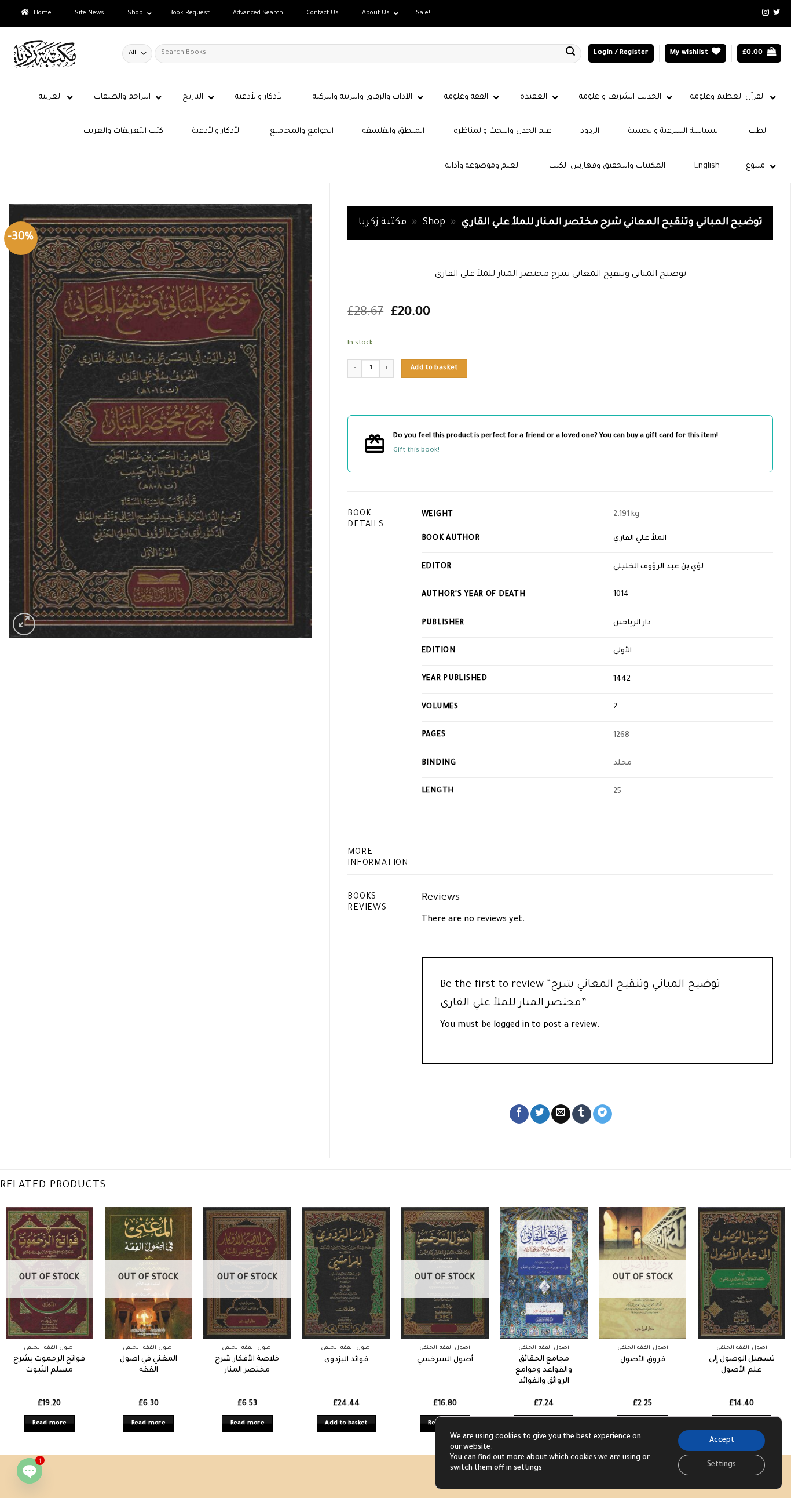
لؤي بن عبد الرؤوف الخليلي (658, 567)
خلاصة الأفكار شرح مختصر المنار (247, 1365)
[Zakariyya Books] (57, 53)
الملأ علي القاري (640, 539)
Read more (49, 1423)
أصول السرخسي (445, 1360)
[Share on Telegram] (602, 1114)
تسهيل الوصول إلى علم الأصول (742, 1365)
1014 (621, 595)
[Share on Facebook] (519, 1114)
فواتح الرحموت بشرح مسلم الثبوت (49, 1365)
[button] (620, 53)
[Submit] (570, 53)
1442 (622, 679)
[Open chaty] (29, 1471)
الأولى (622, 651)
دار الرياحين (632, 623)
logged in (511, 1025)
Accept (721, 1441)
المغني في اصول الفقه (148, 1365)
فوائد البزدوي (346, 1360)
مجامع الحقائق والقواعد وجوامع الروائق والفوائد (543, 1370)
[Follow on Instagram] (765, 13)
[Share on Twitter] (540, 1114)
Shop (434, 222)
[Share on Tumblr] (581, 1114)
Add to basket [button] (346, 1423)
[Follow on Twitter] (776, 13)
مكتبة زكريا (382, 222)
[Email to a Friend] (560, 1114)
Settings (721, 1465)
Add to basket (434, 368)
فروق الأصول (642, 1360)
